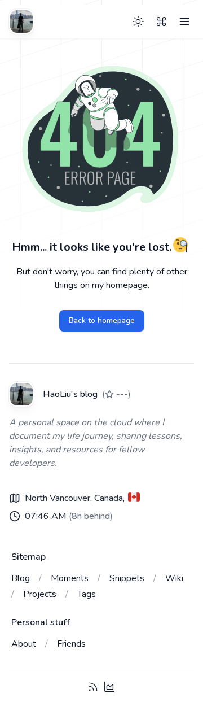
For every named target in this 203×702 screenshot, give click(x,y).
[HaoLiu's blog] (21, 21)
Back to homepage (102, 320)
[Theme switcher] (138, 21)
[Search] (161, 21)
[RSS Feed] (93, 686)
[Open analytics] (109, 687)
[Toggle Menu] (184, 21)
